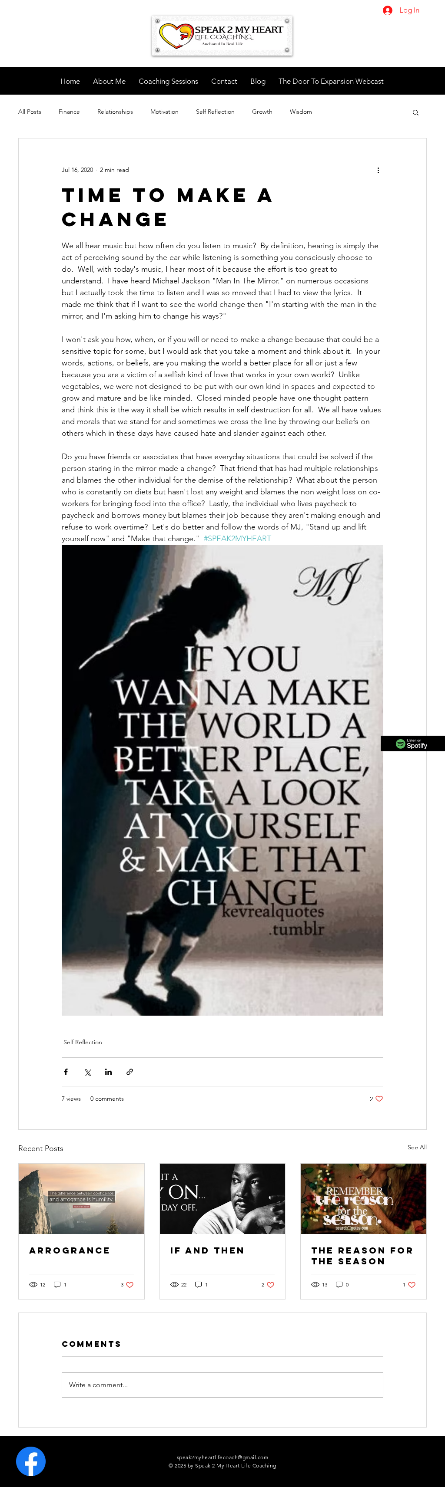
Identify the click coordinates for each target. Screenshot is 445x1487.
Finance (69, 111)
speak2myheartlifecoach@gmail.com (222, 1457)
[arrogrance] (81, 1199)
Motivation (164, 111)
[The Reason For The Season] (363, 1199)
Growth (262, 111)
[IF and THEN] (223, 1199)
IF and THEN (207, 1250)
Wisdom (301, 111)
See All (417, 1147)
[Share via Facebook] (66, 1072)
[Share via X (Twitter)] (87, 1072)
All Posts (29, 111)
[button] (416, 112)
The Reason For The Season (362, 1256)
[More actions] (378, 169)
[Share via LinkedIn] (108, 1072)
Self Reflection (215, 111)
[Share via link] (130, 1072)
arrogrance (70, 1250)
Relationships (115, 111)
